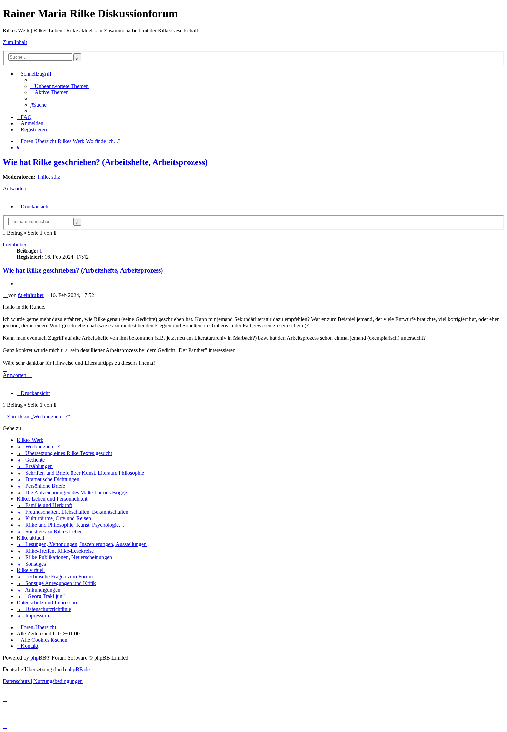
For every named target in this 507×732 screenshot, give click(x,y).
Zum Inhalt (15, 42)
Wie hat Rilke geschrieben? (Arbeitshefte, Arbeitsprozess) (105, 162)
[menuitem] (59, 86)
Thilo (43, 177)
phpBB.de (78, 669)
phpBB (38, 658)
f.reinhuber (15, 244)
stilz (55, 177)
